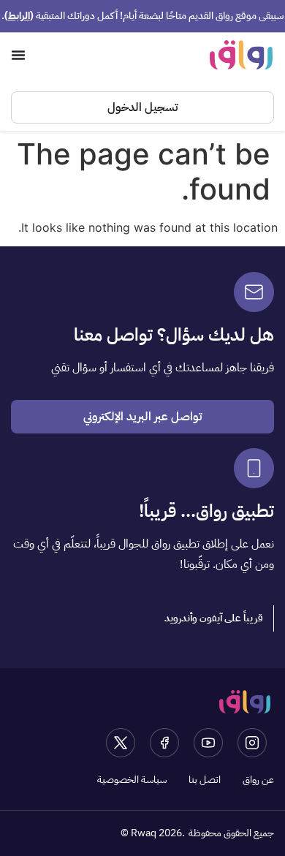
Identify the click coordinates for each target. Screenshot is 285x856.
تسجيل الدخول (142, 107)
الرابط (19, 15)
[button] (214, 618)
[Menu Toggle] (18, 55)
